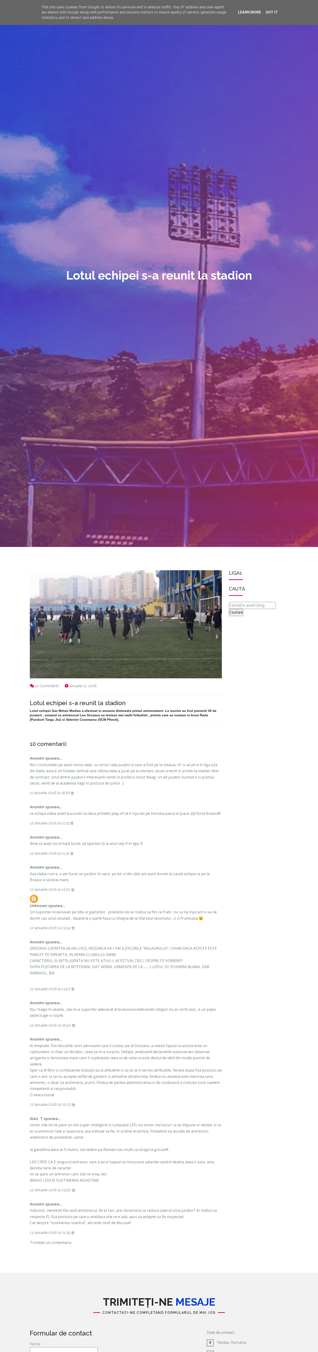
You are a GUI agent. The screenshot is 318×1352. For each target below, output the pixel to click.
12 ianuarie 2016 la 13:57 (50, 989)
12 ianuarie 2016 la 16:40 (51, 1025)
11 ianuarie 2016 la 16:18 (50, 793)
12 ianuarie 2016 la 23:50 (51, 1190)
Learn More (249, 12)
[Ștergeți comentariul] (72, 793)
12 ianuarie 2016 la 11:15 (50, 823)
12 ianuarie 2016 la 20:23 (51, 1104)
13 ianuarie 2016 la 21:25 (50, 1232)
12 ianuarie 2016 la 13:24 (50, 928)
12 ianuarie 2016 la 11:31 (50, 853)
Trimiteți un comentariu (50, 1242)
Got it (272, 12)
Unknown (38, 906)
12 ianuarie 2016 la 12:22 (50, 889)
